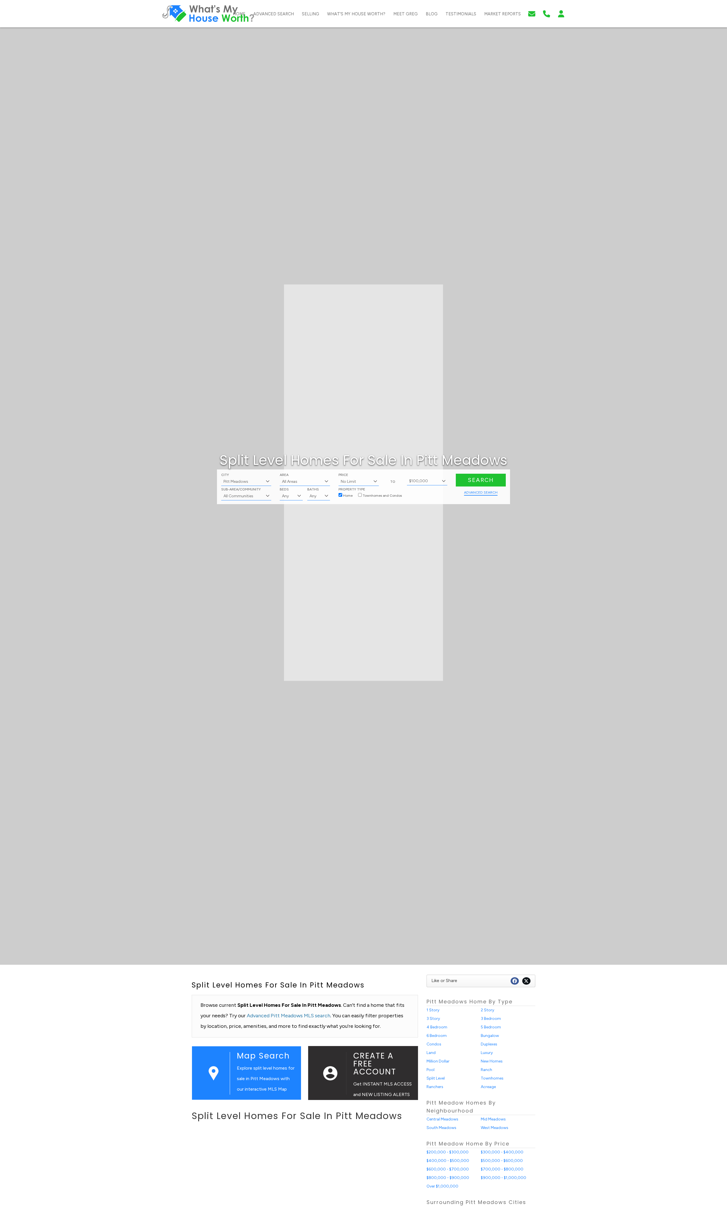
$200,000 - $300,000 (448, 1152)
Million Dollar (438, 1061)
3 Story (433, 1018)
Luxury (487, 1052)
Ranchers (435, 1086)
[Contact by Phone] (546, 13)
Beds (284, 489)
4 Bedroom (437, 1027)
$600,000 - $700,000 (448, 1169)
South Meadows (441, 1127)
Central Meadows (442, 1119)
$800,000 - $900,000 (448, 1177)
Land (431, 1052)
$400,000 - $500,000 (448, 1160)
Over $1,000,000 (442, 1186)
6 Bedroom (437, 1035)
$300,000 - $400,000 (502, 1152)
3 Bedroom (491, 1018)
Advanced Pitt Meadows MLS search (288, 1015)
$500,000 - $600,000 (502, 1160)
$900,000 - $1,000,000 (503, 1177)
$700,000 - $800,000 (502, 1169)
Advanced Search (481, 492)
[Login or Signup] (561, 13)
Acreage (488, 1086)
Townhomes (492, 1078)
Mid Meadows (493, 1119)
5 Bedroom (491, 1027)
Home (347, 496)
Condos (434, 1044)
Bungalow (490, 1035)
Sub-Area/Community (241, 489)
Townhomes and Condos (382, 496)
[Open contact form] (531, 13)
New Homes (492, 1061)
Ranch (486, 1069)
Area (284, 475)
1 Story (433, 1010)
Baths (313, 489)
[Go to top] (710, 1173)
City (225, 475)
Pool (430, 1069)
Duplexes (489, 1044)
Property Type (352, 489)
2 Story (487, 1010)
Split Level (436, 1078)
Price (343, 475)
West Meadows (494, 1127)
